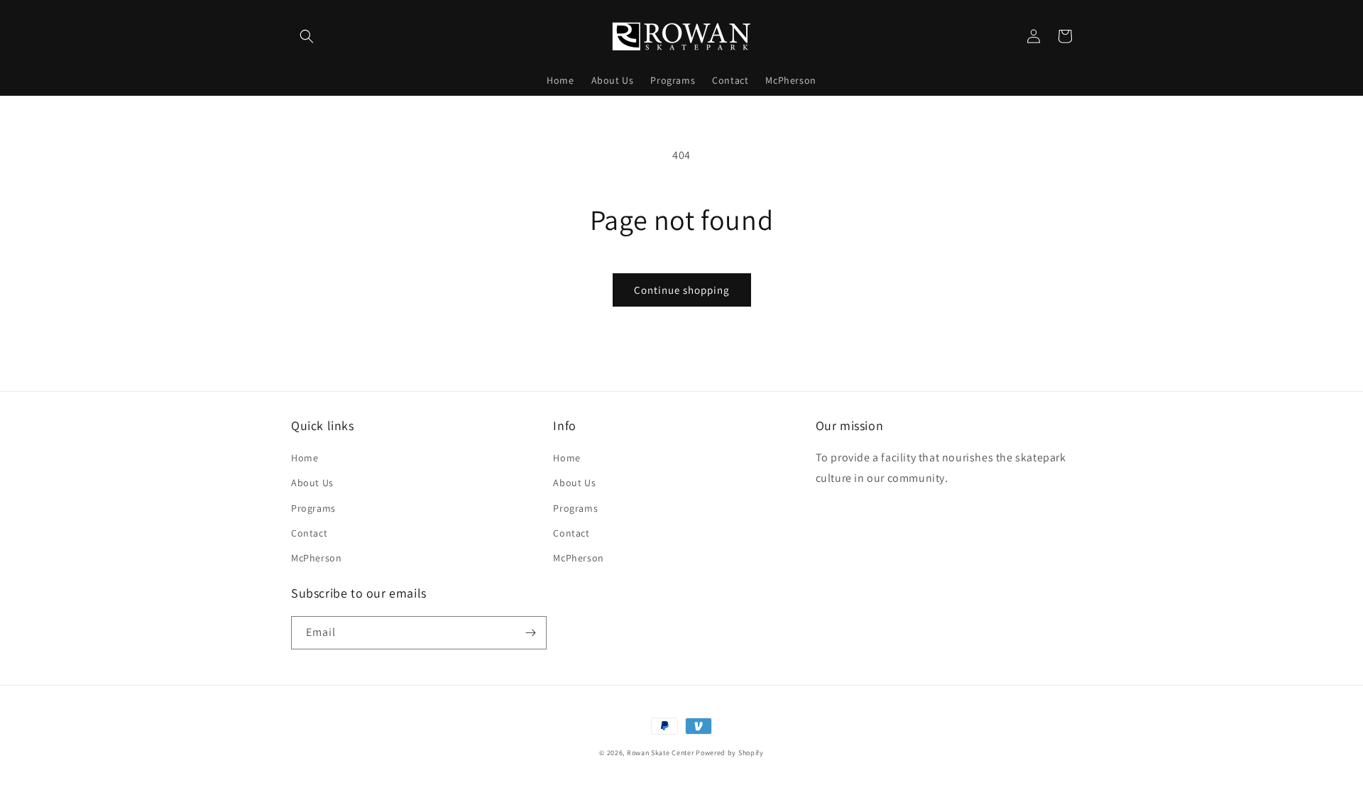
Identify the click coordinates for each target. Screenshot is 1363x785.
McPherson (316, 557)
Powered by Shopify (730, 752)
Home (304, 457)
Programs (313, 508)
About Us (312, 482)
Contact (309, 533)
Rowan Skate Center (660, 752)
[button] (306, 36)
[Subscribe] (530, 632)
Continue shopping (682, 290)
